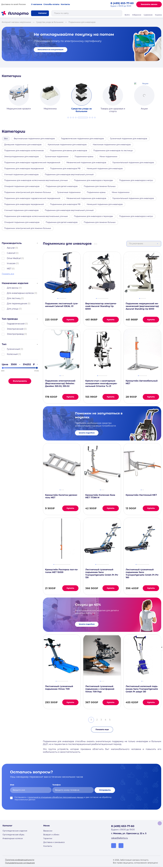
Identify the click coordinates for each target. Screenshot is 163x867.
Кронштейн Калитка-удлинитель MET (61, 496)
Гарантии (47, 838)
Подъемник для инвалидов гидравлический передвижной (32, 162)
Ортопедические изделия (15, 831)
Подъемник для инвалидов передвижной (24, 168)
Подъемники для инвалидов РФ (65, 168)
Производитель (12, 243)
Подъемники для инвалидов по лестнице (113, 151)
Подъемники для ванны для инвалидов (68, 151)
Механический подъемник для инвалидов (86, 162)
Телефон (56, 785)
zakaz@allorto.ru (119, 838)
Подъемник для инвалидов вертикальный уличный (69, 174)
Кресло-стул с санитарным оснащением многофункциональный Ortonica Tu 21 (101, 383)
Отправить (105, 790)
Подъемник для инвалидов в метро (136, 180)
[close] (161, 648)
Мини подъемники (108, 157)
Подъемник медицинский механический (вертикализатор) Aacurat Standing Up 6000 (142, 306)
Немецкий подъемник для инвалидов (105, 168)
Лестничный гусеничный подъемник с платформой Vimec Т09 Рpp (99, 689)
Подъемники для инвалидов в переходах (93, 180)
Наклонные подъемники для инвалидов (112, 145)
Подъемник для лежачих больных (100, 186)
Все (6, 139)
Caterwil (11, 253)
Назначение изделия (15, 283)
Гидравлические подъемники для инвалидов (82, 139)
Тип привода (10, 319)
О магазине (36, 4)
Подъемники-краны (84, 157)
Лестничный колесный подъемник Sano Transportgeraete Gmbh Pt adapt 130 (142, 689)
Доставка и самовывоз (54, 842)
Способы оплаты (51, 4)
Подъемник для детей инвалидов (62, 186)
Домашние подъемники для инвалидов (23, 145)
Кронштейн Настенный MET (141, 495)
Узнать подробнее (87, 433)
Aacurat (11, 248)
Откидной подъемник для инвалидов (21, 186)
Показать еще (102, 729)
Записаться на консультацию (50, 49)
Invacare (11, 263)
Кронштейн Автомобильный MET (142, 382)
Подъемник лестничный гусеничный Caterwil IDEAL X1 (61, 304)
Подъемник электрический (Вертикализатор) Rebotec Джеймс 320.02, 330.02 (60, 383)
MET (9, 268)
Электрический (15, 329)
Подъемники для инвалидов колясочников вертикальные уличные (36, 180)
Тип (4, 344)
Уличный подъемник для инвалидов (21, 174)
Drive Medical (14, 258)
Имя (12, 785)
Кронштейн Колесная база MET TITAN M (100, 496)
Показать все (8, 274)
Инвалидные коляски (13, 838)
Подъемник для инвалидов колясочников (24, 151)
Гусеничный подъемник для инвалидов (128, 139)
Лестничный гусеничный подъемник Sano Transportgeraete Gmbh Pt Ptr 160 (142, 573)
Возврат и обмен (51, 834)
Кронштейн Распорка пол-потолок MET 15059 (61, 570)
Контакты (65, 4)
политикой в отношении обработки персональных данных (55, 797)
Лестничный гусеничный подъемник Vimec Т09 (59, 687)
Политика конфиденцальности (19, 860)
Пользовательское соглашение (20, 863)
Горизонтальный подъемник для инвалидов (133, 162)
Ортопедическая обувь (13, 834)
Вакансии (47, 831)
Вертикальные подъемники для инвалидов (34, 139)
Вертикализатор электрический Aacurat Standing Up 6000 (101, 306)
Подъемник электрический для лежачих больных (27, 192)
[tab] (68, 117)
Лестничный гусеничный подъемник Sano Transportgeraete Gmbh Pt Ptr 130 (101, 573)
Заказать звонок (149, 4)
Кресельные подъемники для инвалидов (67, 145)
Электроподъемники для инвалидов (21, 157)
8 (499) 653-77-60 (122, 3)
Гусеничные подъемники (56, 157)
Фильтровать (20, 381)
